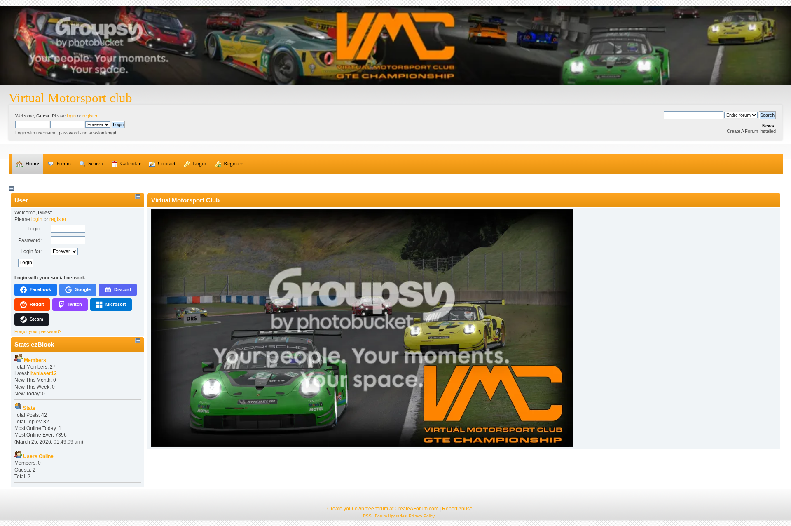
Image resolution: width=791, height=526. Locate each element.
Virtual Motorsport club (70, 98)
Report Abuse (457, 509)
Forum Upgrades (391, 516)
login (71, 115)
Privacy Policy (422, 516)
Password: (30, 240)
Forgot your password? (37, 331)
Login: (35, 229)
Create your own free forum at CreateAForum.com (382, 509)
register (89, 115)
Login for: (31, 251)
